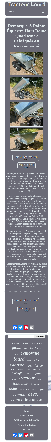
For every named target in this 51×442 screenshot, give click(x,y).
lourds (39, 379)
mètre (36, 360)
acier (13, 388)
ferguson (35, 384)
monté (34, 389)
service (16, 399)
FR (29, 429)
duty (16, 354)
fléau (28, 369)
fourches (24, 389)
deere (25, 343)
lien (34, 369)
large (40, 369)
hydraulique (33, 399)
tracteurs (35, 348)
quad (42, 389)
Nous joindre (26, 415)
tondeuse (20, 383)
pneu (14, 379)
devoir (34, 393)
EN (24, 429)
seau (13, 369)
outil (25, 349)
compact (29, 373)
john (29, 365)
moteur (15, 343)
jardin (16, 348)
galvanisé (21, 369)
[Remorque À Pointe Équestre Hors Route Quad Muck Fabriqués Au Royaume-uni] (26, 63)
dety (29, 361)
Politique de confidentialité (26, 420)
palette (38, 373)
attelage (17, 373)
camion (19, 394)
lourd (19, 359)
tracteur (27, 377)
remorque (30, 352)
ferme (39, 365)
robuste (17, 364)
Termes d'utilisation (26, 425)
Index (26, 411)
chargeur (36, 343)
